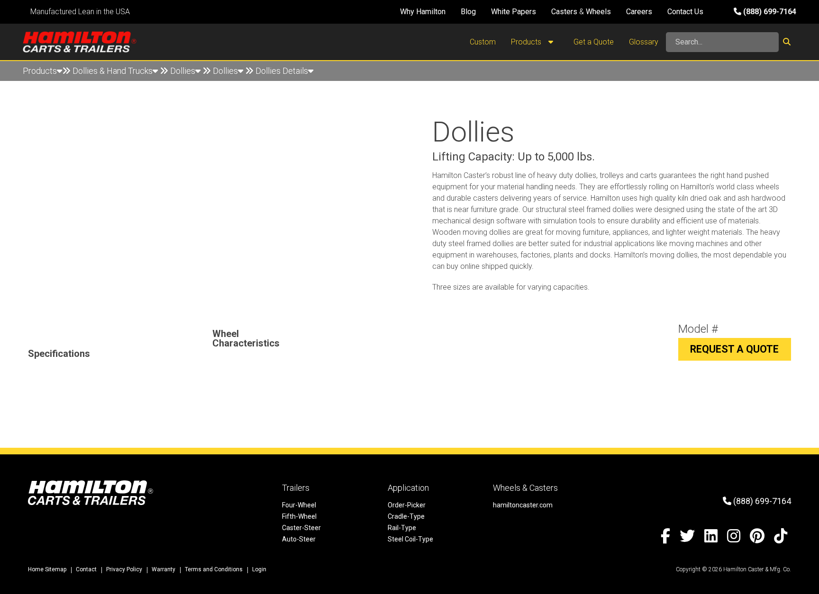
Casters (564, 11)
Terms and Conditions (214, 569)
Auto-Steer (299, 539)
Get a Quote (593, 41)
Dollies (182, 71)
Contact (86, 569)
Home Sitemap (47, 569)
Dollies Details (281, 71)
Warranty (163, 569)
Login (259, 569)
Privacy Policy (124, 569)
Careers (639, 11)
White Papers (513, 11)
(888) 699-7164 (768, 11)
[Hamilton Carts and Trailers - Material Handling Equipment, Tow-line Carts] (79, 42)
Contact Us (685, 11)
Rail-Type (402, 528)
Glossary (643, 41)
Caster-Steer (301, 528)
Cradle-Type (406, 516)
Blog (468, 11)
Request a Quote (734, 349)
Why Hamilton (423, 11)
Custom (483, 41)
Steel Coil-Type (410, 539)
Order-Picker (407, 505)
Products (527, 41)
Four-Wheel (299, 505)
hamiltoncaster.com (523, 505)
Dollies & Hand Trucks (113, 71)
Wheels (598, 11)
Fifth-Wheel (299, 516)
